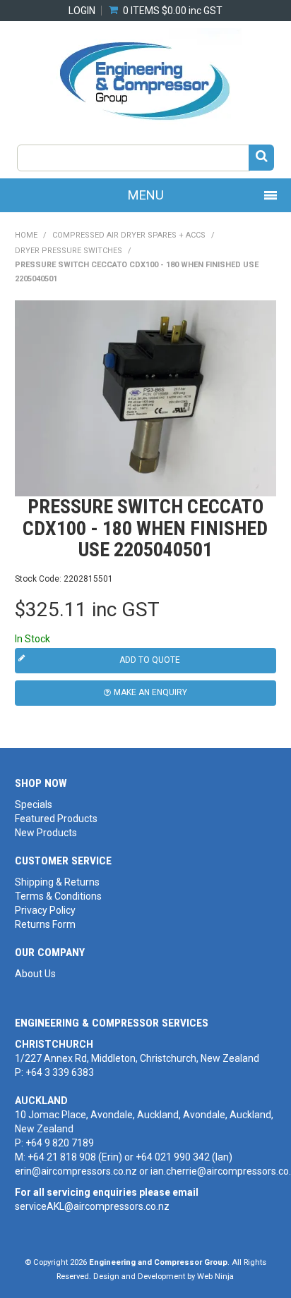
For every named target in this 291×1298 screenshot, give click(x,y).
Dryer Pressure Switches (68, 250)
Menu (146, 195)
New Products (46, 832)
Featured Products (56, 818)
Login (82, 10)
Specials (33, 804)
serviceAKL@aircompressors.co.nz (92, 1206)
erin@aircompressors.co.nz (76, 1171)
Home (26, 235)
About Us (35, 973)
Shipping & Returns (57, 882)
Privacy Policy (45, 910)
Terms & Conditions (58, 896)
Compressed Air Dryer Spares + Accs (129, 235)
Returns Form (45, 924)
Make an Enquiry (150, 692)
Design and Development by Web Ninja (163, 1276)
